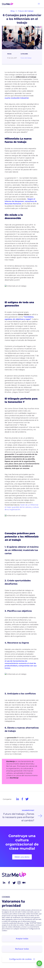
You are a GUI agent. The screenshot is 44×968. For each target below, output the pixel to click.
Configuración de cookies (20, 959)
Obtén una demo (22, 857)
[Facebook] (9, 883)
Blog (13, 11)
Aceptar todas (22, 938)
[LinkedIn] (4, 883)
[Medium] (24, 883)
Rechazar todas (22, 949)
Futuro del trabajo (25, 11)
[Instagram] (19, 883)
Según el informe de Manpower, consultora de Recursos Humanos (21, 201)
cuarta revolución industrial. (17, 98)
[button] (39, 4)
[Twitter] (14, 883)
